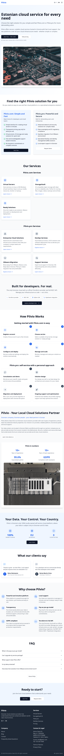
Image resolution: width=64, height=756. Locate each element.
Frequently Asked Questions (9, 739)
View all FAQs (32, 676)
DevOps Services (38, 721)
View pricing (25, 36)
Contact (3, 736)
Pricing (35, 724)
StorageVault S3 (38, 716)
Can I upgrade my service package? (12, 655)
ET (56, 2)
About (3, 731)
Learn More (32, 542)
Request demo (48, 148)
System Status (59, 753)
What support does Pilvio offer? (11, 660)
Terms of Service (38, 745)
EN (59, 2)
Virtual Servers (37, 714)
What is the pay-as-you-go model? (12, 651)
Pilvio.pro (36, 719)
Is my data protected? (8, 664)
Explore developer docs (31, 303)
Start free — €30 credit (10, 36)
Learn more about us (8, 437)
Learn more (6, 194)
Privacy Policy (37, 747)
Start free (16, 150)
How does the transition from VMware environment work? (19, 669)
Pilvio (3, 2)
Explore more (39, 247)
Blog (2, 734)
